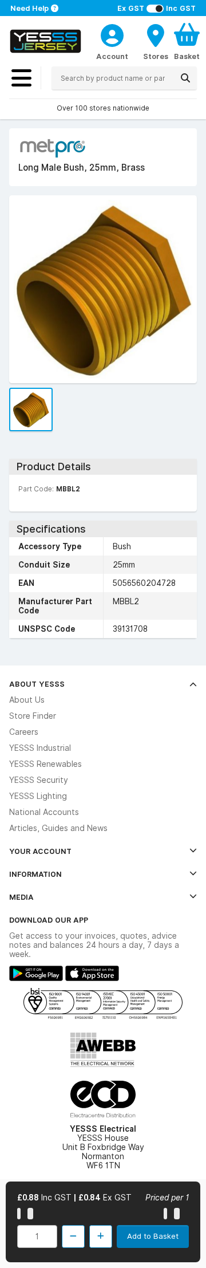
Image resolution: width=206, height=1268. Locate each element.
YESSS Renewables (45, 764)
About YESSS (37, 683)
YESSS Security (38, 780)
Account (112, 56)
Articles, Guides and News (58, 828)
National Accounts (44, 812)
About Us (27, 699)
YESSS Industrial (40, 748)
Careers (23, 732)
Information (35, 874)
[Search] (185, 77)
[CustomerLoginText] (112, 34)
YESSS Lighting (38, 796)
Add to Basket (153, 1236)
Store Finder (32, 715)
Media (21, 896)
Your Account (40, 851)
